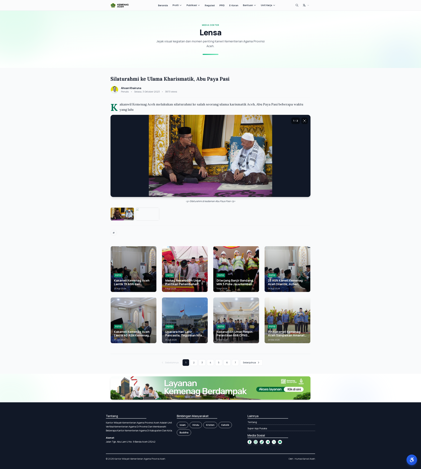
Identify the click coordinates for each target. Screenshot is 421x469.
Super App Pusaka (257, 428)
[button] (412, 460)
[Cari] (297, 5)
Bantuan (248, 5)
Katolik (225, 424)
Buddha (184, 432)
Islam (183, 424)
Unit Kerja (266, 5)
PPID (222, 5)
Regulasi (210, 5)
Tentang (252, 422)
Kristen (210, 424)
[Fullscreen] (304, 120)
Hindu (195, 424)
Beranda (163, 5)
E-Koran (233, 5)
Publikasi (191, 5)
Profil (176, 5)
